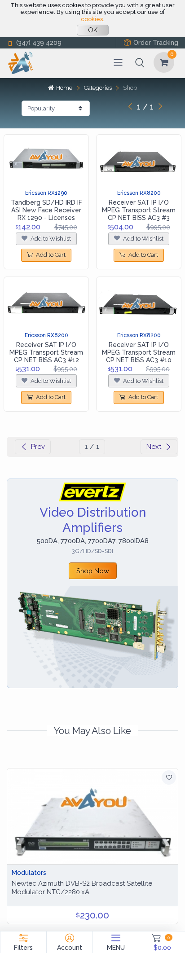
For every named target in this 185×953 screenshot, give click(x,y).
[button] (139, 62)
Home (64, 87)
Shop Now (92, 571)
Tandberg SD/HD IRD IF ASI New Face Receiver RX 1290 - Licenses (46, 210)
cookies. (92, 19)
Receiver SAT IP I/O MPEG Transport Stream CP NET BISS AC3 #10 (139, 352)
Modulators (29, 872)
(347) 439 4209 (39, 42)
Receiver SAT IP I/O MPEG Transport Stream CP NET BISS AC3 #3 (139, 210)
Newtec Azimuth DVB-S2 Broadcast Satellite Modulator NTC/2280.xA (82, 887)
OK (92, 30)
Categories (98, 87)
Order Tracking (155, 42)
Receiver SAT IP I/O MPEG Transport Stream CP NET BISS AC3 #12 (46, 352)
